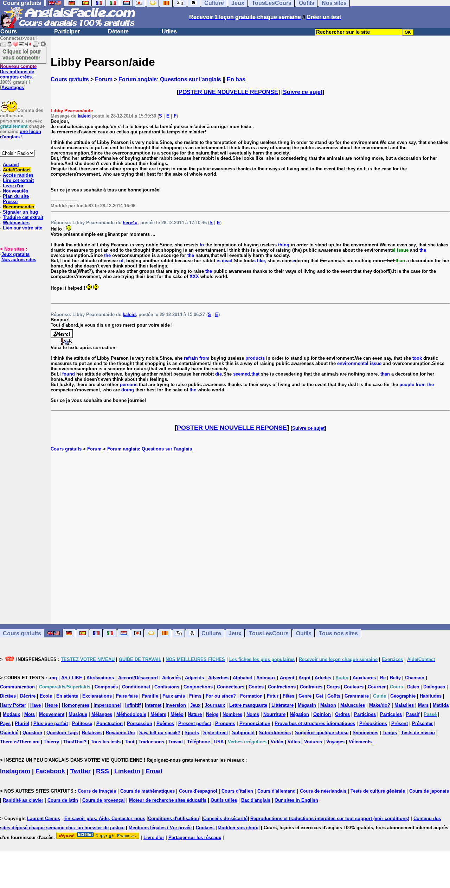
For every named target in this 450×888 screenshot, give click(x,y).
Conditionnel (136, 686)
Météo (177, 714)
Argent (287, 677)
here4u (130, 222)
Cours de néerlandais (323, 791)
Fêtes (288, 696)
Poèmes (165, 723)
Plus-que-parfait (50, 723)
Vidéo (277, 741)
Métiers (158, 714)
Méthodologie (131, 714)
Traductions (151, 741)
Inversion (176, 705)
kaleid (84, 116)
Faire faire (127, 696)
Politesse (82, 723)
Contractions (282, 686)
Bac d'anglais (255, 800)
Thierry (51, 741)
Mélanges (101, 714)
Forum (103, 79)
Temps (389, 732)
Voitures (313, 741)
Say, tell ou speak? (159, 732)
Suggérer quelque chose (321, 732)
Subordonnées (275, 732)
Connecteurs (230, 686)
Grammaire (357, 696)
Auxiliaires (364, 677)
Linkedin (127, 771)
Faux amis (173, 696)
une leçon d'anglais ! (20, 134)
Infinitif (133, 705)
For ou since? (221, 696)
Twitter (80, 771)
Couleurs (354, 686)
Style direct (215, 732)
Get (319, 696)
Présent (399, 723)
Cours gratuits (70, 79)
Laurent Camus (43, 818)
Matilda (441, 705)
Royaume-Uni (120, 732)
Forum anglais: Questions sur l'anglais (169, 79)
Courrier (377, 686)
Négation (299, 714)
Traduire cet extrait (23, 217)
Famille (150, 696)
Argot (304, 677)
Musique (78, 714)
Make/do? (379, 705)
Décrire (28, 696)
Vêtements (360, 741)
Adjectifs (194, 677)
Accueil (11, 164)
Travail (175, 741)
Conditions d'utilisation (173, 818)
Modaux (11, 714)
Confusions (166, 686)
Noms (252, 714)
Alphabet (242, 677)
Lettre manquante (248, 705)
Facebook (50, 771)
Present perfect (194, 723)
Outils (303, 633)
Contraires (311, 686)
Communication (17, 686)
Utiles (169, 31)
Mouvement (51, 714)
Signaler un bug (20, 212)
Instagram (15, 771)
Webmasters (16, 222)
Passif (412, 714)
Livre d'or (13, 185)
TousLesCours (269, 633)
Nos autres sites (18, 259)
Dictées (8, 696)
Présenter (422, 723)
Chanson (414, 677)
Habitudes (431, 696)
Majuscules (352, 705)
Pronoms (225, 723)
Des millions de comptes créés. (18, 72)
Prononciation (254, 723)
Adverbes (218, 677)
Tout (129, 741)
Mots (29, 714)
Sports (192, 732)
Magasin (307, 705)
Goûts (333, 696)
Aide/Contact (17, 169)
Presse (10, 201)
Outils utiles (224, 800)
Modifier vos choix (238, 827)
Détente (118, 31)
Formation (251, 696)
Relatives (92, 732)
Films (195, 696)
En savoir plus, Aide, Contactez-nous (104, 818)
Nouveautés (15, 191)
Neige (212, 714)
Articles (323, 677)
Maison (328, 705)
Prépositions (373, 723)
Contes (256, 686)
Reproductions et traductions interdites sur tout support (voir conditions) (329, 818)
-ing (53, 677)
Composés (106, 686)
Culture (211, 633)
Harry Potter (13, 705)
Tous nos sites (338, 633)
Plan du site (16, 196)
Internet (153, 705)
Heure (51, 705)
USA (219, 741)
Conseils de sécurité (225, 818)
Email (154, 771)
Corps (333, 686)
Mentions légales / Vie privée (160, 827)
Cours (8, 31)
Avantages (12, 87)
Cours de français (97, 791)
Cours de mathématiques (147, 791)
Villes (294, 741)
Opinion (322, 714)
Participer (67, 31)
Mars (423, 705)
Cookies (204, 827)
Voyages (335, 741)
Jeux (235, 633)
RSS (102, 771)
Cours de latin (62, 800)
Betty (395, 677)
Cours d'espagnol (198, 791)
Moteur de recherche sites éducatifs (167, 800)
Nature (195, 714)
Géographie (403, 696)
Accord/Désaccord (138, 677)
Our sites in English (296, 800)
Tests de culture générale (378, 791)
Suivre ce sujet (302, 92)
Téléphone (198, 741)
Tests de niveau (418, 732)
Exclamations (97, 696)
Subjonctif (243, 732)
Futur (272, 696)
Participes (365, 714)
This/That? (74, 741)
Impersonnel (107, 705)
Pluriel (22, 723)
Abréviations (100, 677)
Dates (413, 686)
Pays (5, 723)
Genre (304, 696)
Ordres (342, 714)
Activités (171, 677)
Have (35, 705)
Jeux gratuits (15, 254)
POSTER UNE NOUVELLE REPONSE (228, 92)
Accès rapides (18, 175)
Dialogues (434, 686)
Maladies (404, 705)
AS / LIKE (71, 677)
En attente (67, 696)
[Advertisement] (250, 538)
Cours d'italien (237, 791)
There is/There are (19, 741)
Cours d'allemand (276, 791)
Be (383, 677)
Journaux (215, 705)
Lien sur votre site (22, 228)
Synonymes (365, 732)
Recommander (18, 206)
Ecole (46, 696)
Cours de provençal (103, 800)
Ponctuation (109, 723)
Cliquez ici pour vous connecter (21, 54)
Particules (391, 714)
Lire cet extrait (18, 180)
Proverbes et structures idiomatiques (315, 723)
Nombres (232, 714)
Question (32, 732)
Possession (139, 723)
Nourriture (274, 714)
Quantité (9, 732)
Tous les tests (106, 741)
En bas (236, 79)
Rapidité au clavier (23, 800)
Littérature (282, 705)
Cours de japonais (429, 791)
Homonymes (75, 705)
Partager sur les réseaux (194, 837)
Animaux (266, 677)
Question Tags (62, 732)
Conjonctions (198, 686)
